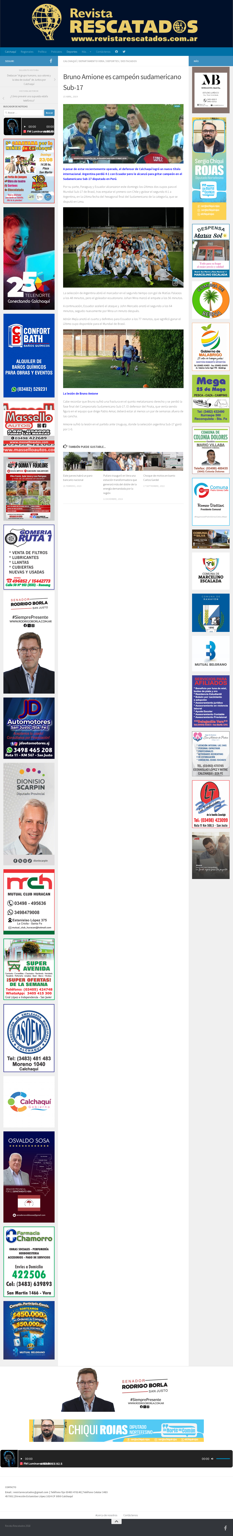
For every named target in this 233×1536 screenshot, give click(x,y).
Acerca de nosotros (106, 1515)
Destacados (129, 61)
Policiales (56, 51)
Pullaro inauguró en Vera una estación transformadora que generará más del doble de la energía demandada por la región (120, 484)
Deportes (72, 51)
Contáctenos (103, 51)
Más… (85, 51)
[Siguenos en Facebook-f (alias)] (51, 61)
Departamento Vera (91, 61)
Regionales (27, 51)
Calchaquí (10, 51)
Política (42, 51)
